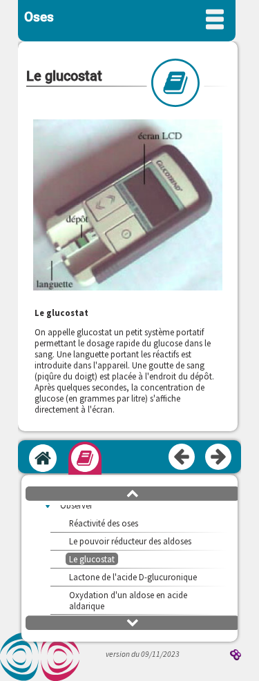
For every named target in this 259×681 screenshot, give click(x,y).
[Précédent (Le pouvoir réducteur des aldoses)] (182, 457)
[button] (133, 492)
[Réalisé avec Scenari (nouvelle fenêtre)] (235, 655)
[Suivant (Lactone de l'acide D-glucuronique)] (219, 457)
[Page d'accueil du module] (43, 458)
